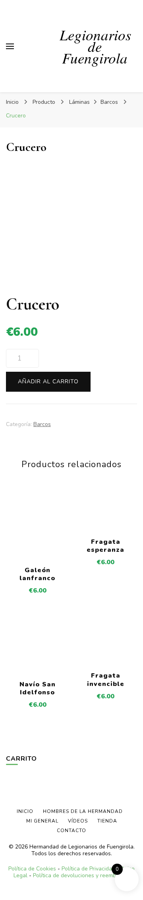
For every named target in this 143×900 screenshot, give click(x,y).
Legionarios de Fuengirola (95, 45)
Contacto (71, 830)
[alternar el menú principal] (10, 46)
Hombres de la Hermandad (83, 811)
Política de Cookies (32, 868)
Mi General (42, 821)
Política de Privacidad (88, 868)
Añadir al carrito (48, 381)
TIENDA (107, 821)
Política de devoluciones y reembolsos (81, 875)
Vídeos (78, 821)
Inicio (25, 811)
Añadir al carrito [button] (37, 528)
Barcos (42, 424)
